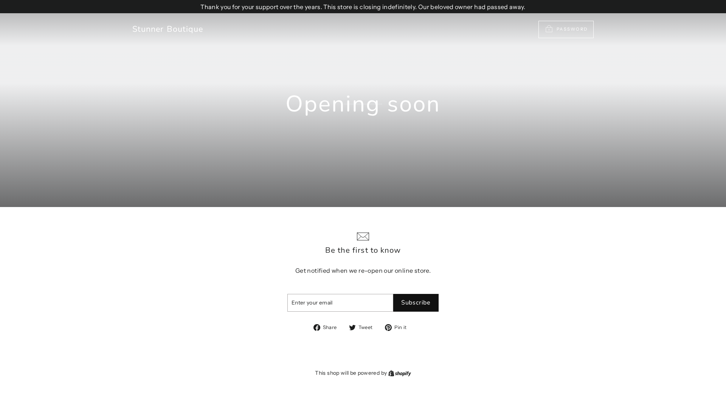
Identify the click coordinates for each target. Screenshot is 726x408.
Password (572, 29)
